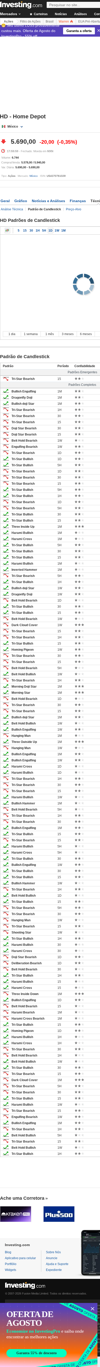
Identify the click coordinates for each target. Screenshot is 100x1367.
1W (57, 230)
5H (44, 230)
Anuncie (51, 1258)
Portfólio (10, 1264)
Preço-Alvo (73, 209)
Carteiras (40, 14)
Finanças (78, 201)
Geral (5, 201)
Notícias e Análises (48, 201)
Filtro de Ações (30, 21)
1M (63, 230)
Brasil (50, 21)
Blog (8, 1252)
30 (31, 230)
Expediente (54, 1270)
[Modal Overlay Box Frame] (48, 1335)
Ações (8, 21)
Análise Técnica (12, 209)
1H (38, 230)
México (33, 175)
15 (25, 230)
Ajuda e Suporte (57, 1264)
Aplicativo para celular (20, 1258)
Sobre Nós (53, 1252)
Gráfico (20, 201)
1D (50, 230)
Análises (80, 14)
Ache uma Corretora (22, 1198)
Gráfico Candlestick (7, 230)
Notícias (61, 14)
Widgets (10, 1270)
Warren (64, 21)
